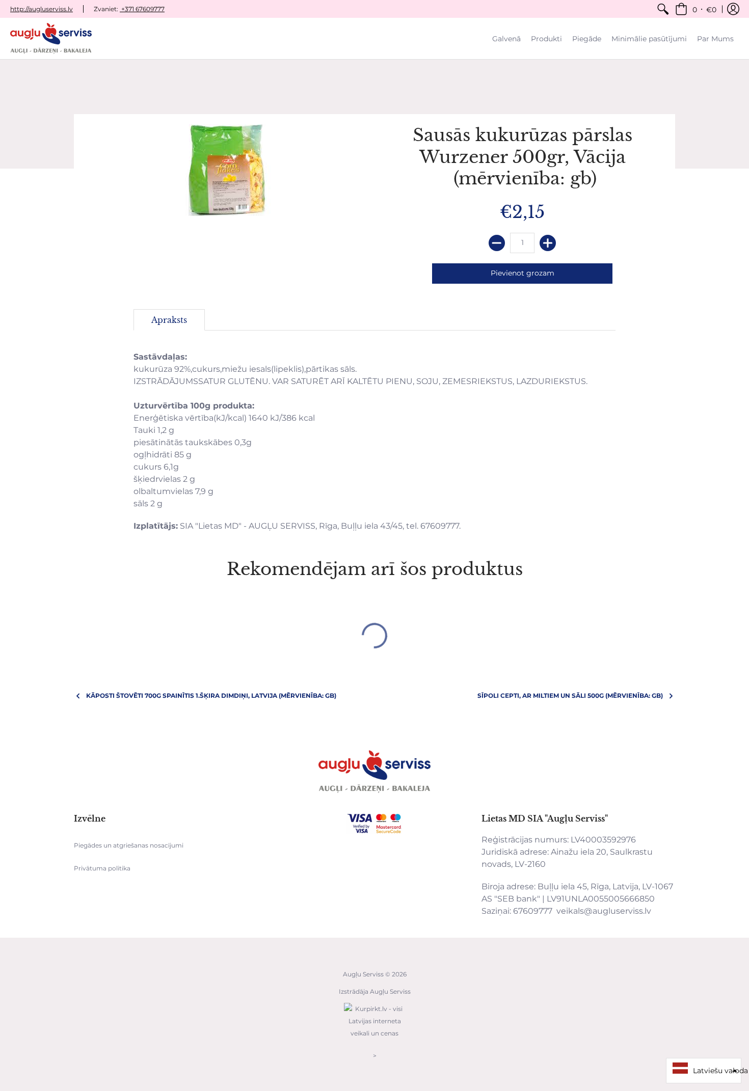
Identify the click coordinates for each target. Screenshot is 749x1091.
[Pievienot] (548, 243)
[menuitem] (663, 9)
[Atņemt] (497, 243)
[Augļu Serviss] (51, 38)
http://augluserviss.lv (41, 9)
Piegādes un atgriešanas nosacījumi (128, 845)
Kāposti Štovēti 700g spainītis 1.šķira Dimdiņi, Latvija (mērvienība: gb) (211, 695)
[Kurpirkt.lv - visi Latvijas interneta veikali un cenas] (374, 1038)
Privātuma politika (102, 868)
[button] (695, 9)
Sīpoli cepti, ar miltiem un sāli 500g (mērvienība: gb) (570, 695)
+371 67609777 (142, 9)
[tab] (169, 320)
